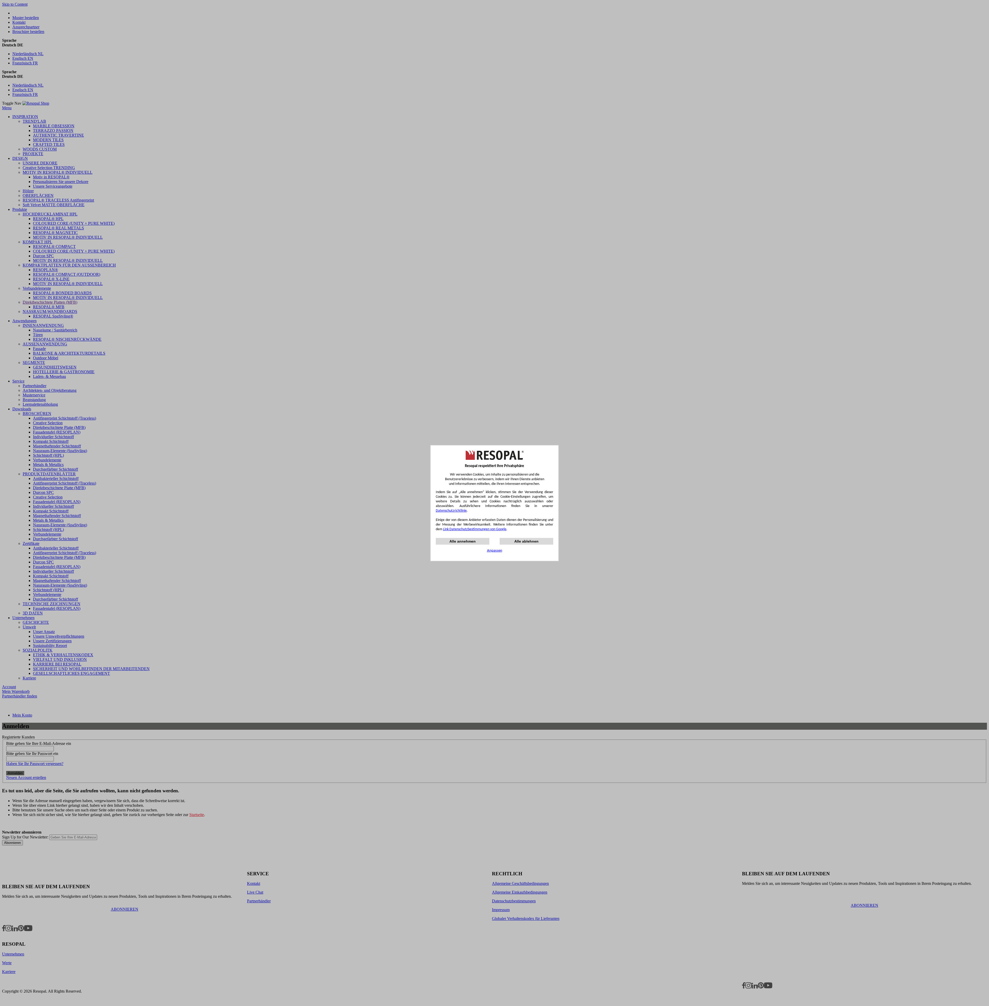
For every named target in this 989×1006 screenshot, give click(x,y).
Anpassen (494, 551)
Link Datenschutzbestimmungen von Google (474, 529)
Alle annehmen (462, 541)
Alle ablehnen (526, 541)
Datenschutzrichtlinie (451, 511)
